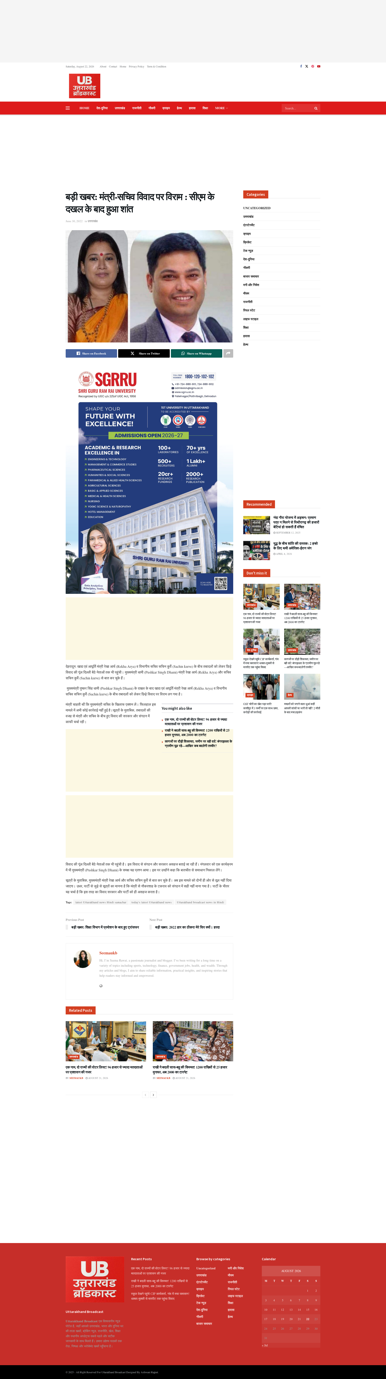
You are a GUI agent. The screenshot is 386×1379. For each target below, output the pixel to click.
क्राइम (166, 108)
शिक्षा (205, 108)
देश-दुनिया (102, 108)
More (220, 108)
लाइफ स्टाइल (250, 319)
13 (291, 1310)
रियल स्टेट (249, 310)
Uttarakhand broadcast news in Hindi (200, 902)
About (103, 66)
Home (123, 66)
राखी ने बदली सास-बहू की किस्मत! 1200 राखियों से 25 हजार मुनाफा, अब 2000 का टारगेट (197, 732)
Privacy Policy (136, 66)
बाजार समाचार (251, 276)
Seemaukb (108, 953)
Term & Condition (156, 66)
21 (299, 1319)
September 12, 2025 (287, 532)
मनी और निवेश (251, 284)
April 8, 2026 (283, 553)
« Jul (265, 1345)
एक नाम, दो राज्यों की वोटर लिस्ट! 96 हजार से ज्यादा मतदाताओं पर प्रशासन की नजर (196, 721)
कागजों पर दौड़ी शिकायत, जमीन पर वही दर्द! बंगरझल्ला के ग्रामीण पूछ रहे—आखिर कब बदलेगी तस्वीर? (198, 743)
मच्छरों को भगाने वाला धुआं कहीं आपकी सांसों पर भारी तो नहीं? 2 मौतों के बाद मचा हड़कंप (302, 708)
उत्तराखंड (120, 108)
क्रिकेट (247, 242)
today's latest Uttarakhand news (152, 902)
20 (291, 1319)
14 (299, 1310)
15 (307, 1310)
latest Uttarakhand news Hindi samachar (101, 902)
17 (265, 1319)
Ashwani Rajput (149, 1372)
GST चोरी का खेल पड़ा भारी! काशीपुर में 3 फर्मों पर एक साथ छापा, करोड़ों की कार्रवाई (260, 708)
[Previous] (145, 1095)
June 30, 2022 (74, 221)
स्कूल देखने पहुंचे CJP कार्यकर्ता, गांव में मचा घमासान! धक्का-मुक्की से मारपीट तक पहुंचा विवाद (261, 663)
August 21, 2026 (98, 1078)
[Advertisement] (193, 31)
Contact (113, 66)
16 (316, 1310)
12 (282, 1310)
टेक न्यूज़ (248, 250)
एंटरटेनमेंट (249, 225)
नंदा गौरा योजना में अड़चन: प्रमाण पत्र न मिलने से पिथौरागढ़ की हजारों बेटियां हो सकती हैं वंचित (296, 522)
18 (274, 1319)
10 (265, 1310)
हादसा (192, 108)
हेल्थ (179, 108)
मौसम (246, 293)
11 (274, 1310)
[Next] (153, 1095)
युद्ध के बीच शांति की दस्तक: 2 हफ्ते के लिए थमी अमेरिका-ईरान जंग (295, 546)
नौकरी (152, 108)
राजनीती (136, 108)
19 (282, 1319)
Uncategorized (257, 208)
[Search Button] (316, 108)
